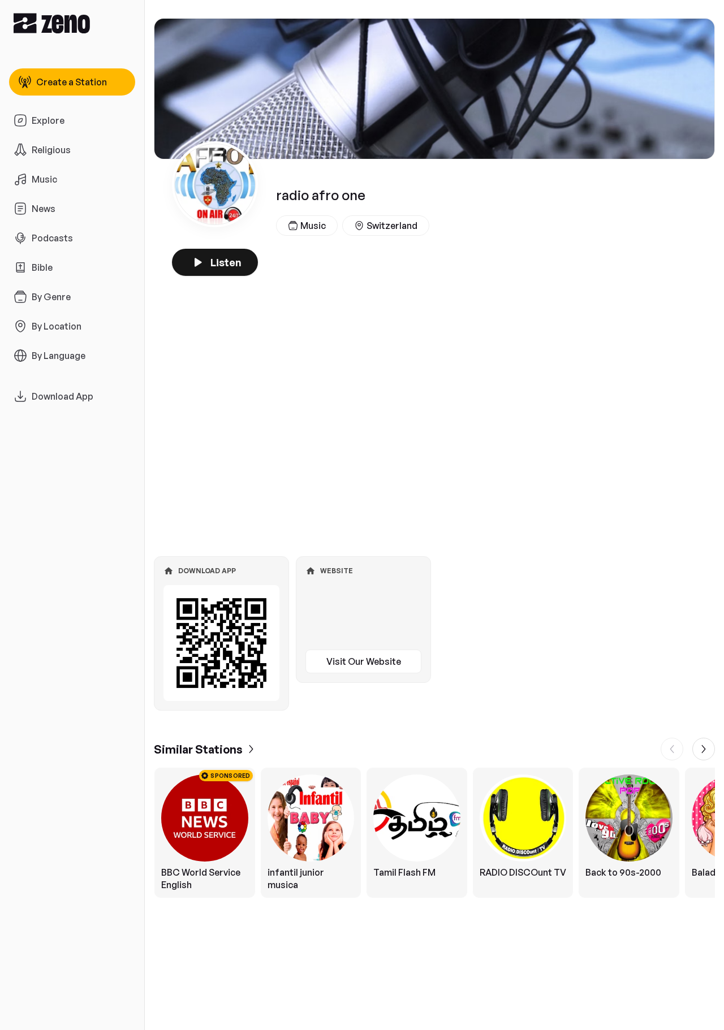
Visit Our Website (363, 661)
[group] (434, 832)
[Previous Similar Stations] (672, 749)
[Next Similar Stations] (703, 749)
